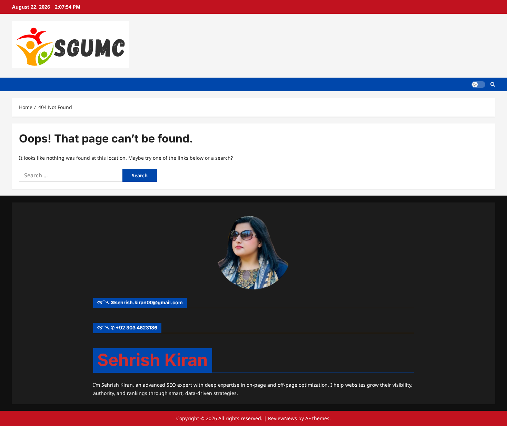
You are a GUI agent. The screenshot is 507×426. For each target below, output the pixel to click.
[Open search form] (492, 84)
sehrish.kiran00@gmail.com (149, 302)
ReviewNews (282, 418)
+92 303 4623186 (136, 327)
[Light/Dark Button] (478, 84)
